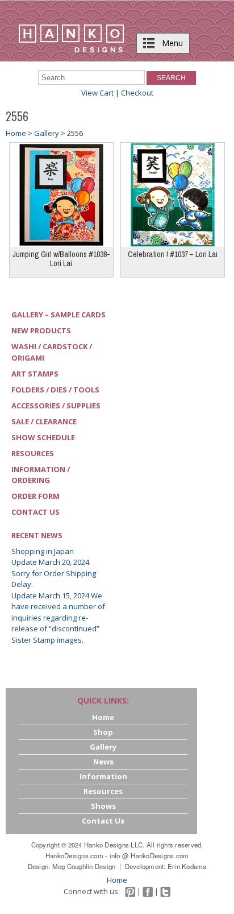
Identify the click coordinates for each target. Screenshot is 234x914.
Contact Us (35, 512)
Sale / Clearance (44, 421)
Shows (103, 806)
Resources (32, 453)
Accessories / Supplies (56, 405)
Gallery (46, 133)
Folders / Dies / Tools (55, 389)
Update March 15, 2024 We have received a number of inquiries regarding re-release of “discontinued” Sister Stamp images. (58, 617)
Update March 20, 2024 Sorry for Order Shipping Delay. (53, 573)
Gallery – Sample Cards (58, 314)
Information (103, 776)
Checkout (137, 93)
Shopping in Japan (42, 551)
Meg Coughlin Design (84, 866)
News (103, 761)
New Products (41, 330)
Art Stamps (34, 374)
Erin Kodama (187, 866)
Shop (103, 732)
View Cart (97, 93)
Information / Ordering (40, 475)
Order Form (35, 496)
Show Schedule (43, 437)
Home (16, 133)
